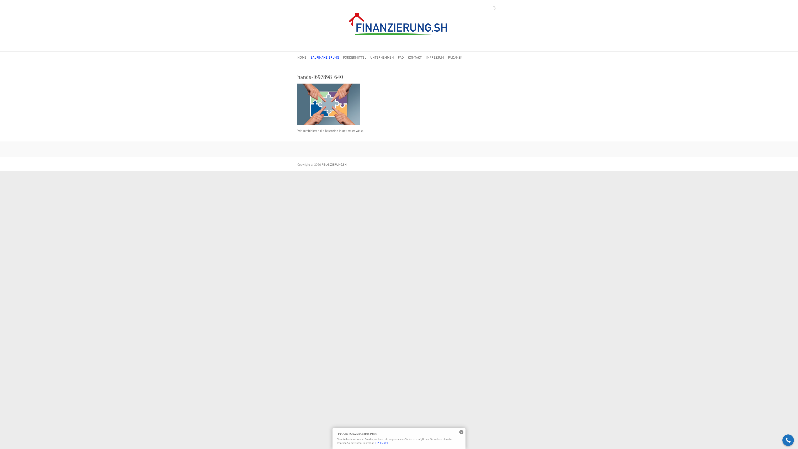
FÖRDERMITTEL (354, 57)
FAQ (401, 57)
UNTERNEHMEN (382, 57)
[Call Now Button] (788, 440)
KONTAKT (415, 57)
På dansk (455, 57)
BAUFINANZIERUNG (325, 57)
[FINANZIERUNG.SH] (399, 26)
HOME (302, 57)
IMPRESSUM (435, 57)
